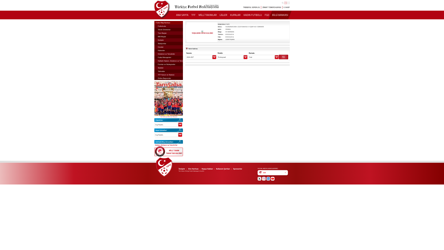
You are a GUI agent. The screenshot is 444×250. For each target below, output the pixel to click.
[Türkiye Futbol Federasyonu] (165, 9)
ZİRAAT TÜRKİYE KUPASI (271, 7)
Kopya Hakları (207, 168)
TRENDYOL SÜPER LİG (251, 7)
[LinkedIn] (268, 179)
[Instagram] (264, 179)
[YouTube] (272, 179)
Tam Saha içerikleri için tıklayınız (168, 117)
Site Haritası (193, 168)
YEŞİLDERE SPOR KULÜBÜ (202, 33)
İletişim (182, 168)
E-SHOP (287, 7)
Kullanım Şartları (223, 168)
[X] (259, 179)
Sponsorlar (237, 168)
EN (288, 3)
